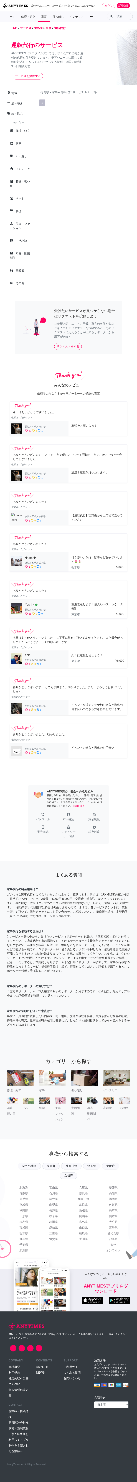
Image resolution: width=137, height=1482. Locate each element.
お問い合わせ (72, 1378)
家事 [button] (44, 16)
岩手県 (23, 1199)
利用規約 (14, 1372)
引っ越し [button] (58, 16)
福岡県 (113, 1199)
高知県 (113, 1193)
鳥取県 (83, 1204)
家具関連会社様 (19, 1422)
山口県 (83, 1227)
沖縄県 (113, 1239)
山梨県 (53, 1204)
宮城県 (23, 1204)
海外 (113, 1244)
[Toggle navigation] (132, 5)
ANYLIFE (42, 1366)
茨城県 (23, 1227)
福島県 (23, 1221)
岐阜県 (53, 1216)
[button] (42, 817)
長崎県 (113, 1210)
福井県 (53, 1199)
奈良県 (83, 1193)
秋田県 (23, 1210)
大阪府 (110, 1165)
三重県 (53, 1233)
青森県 (23, 1193)
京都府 (68, 1175)
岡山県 (83, 1216)
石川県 (53, 1193)
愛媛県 (113, 1187)
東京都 (51, 1165)
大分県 (113, 1221)
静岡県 (53, 1221)
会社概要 (14, 1366)
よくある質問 (72, 1372)
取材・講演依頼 (19, 1428)
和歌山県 (83, 1199)
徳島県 (83, 1233)
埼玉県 (91, 1165)
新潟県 (23, 1250)
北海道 (23, 1187)
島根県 (83, 1210)
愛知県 (53, 1227)
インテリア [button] (77, 16)
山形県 (23, 1216)
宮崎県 (113, 1227)
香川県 (83, 1239)
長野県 (53, 1210)
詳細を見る (79, 805)
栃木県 (23, 1233)
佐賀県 (113, 1204)
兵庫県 (83, 1187)
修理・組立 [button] (28, 16)
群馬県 (23, 1239)
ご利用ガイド (72, 1366)
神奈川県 (71, 1165)
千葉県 (23, 1244)
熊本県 (113, 1216)
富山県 (53, 1187)
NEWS (40, 1372)
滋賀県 (53, 1239)
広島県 (83, 1221)
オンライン (113, 1250)
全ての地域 (29, 1165)
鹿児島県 (113, 1233)
